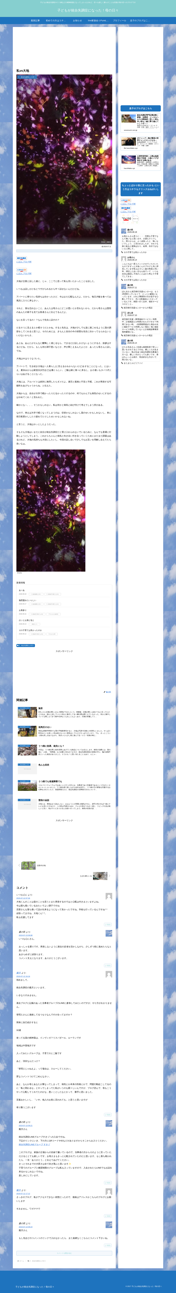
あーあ (22, 590)
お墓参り (23, 610)
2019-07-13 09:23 (25, 1227)
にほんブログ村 (23, 262)
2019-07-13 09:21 (25, 1125)
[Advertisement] (64, 48)
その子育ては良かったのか (30, 630)
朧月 (18, 973)
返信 (109, 924)
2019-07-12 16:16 (23, 976)
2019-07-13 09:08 (25, 935)
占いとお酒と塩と (26, 620)
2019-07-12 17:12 (23, 1194)
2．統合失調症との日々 (26, 645)
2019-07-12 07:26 (23, 898)
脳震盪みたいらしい (27, 600)
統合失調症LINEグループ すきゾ (34, 1144)
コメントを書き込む (64, 1253)
